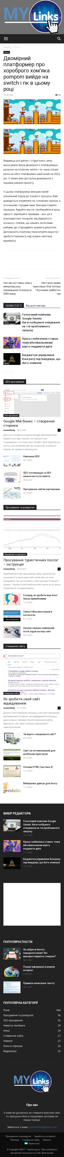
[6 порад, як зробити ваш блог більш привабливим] (11, 599)
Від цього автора (35, 305)
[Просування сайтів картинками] (11, 493)
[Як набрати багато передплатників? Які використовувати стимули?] (11, 954)
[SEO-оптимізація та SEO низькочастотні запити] (11, 477)
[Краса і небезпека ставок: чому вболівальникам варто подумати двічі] (11, 343)
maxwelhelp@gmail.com (43, 1127)
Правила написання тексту (39, 983)
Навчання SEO (31, 456)
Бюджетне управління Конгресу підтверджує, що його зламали (41, 359)
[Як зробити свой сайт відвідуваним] (32, 674)
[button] (5, 38)
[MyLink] (32, 17)
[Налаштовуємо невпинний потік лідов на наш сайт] (11, 632)
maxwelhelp (9, 430)
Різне (16, 46)
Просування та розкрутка (15, 554)
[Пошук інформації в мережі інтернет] (11, 971)
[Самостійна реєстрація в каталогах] (11, 616)
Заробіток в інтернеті (45, 1136)
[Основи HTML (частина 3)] (11, 771)
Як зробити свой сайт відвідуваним (21, 701)
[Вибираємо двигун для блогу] (11, 787)
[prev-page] (5, 372)
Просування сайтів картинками (41, 489)
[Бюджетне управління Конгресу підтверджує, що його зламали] (11, 359)
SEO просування (11, 415)
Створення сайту (11, 693)
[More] (38, 262)
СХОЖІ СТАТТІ (13, 305)
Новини (47, 1139)
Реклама (15, 1139)
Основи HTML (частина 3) (38, 767)
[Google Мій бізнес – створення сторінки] (32, 403)
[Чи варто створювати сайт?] (11, 738)
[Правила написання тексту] (11, 987)
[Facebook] (6, 262)
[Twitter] (14, 262)
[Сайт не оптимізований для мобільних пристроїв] (11, 755)
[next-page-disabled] (11, 372)
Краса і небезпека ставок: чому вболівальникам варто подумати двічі (40, 342)
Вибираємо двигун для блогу (40, 783)
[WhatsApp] (30, 262)
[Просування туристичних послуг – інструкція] (32, 535)
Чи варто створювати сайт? (39, 734)
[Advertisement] (32, 904)
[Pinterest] (22, 262)
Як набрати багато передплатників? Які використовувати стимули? (39, 953)
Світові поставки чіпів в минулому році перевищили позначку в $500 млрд (17, 288)
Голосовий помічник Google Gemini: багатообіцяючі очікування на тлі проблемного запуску (41, 322)
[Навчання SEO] (11, 460)
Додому (7, 46)
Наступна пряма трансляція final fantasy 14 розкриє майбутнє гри (46, 288)
